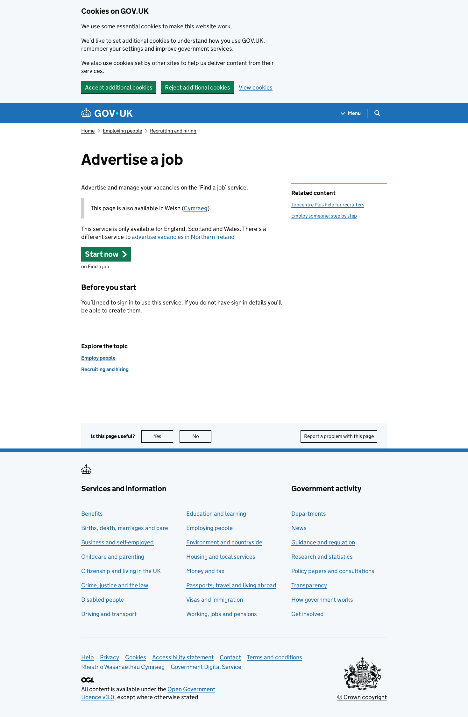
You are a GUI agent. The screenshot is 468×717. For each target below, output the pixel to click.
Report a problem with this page (339, 436)
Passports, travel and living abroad (231, 585)
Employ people (98, 358)
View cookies (256, 87)
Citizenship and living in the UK (121, 571)
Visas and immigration (214, 599)
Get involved (307, 614)
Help (87, 657)
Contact (230, 657)
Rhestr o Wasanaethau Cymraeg (123, 666)
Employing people (122, 131)
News (299, 528)
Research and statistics (322, 556)
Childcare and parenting (112, 556)
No (201, 436)
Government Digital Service (206, 666)
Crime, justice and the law (114, 585)
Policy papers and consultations (332, 571)
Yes (163, 436)
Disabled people (102, 599)
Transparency (309, 585)
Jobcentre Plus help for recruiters (327, 205)
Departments (308, 513)
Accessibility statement (183, 657)
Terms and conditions (274, 657)
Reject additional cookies (197, 87)
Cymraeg (195, 208)
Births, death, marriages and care (124, 528)
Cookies (135, 657)
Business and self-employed (117, 542)
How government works (322, 599)
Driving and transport (109, 614)
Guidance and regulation (323, 542)
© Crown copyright (362, 697)
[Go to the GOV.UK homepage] (107, 113)
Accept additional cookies (118, 87)
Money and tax (205, 571)
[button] (106, 254)
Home (88, 131)
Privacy (109, 657)
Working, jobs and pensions (221, 614)
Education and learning (216, 513)
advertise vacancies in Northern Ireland (183, 236)
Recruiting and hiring (173, 131)
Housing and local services (220, 556)
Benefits (92, 513)
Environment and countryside (224, 542)
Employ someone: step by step (324, 216)
